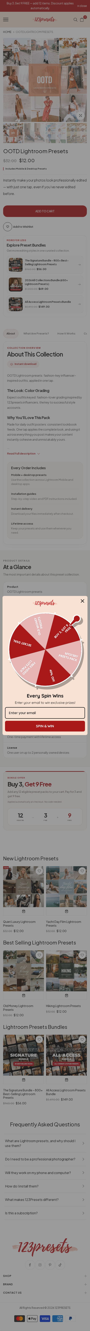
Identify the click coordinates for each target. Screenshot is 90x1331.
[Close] (82, 601)
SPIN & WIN (45, 726)
